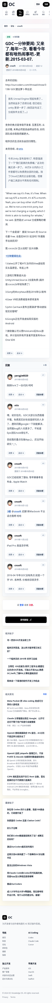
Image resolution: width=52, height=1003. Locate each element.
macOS (31, 972)
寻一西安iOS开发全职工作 (19, 640)
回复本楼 (39, 394)
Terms (12, 997)
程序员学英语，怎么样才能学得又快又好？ (24, 649)
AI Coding (33, 932)
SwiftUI (31, 979)
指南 (4, 955)
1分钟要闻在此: (14, 256)
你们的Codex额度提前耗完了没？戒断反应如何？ (25, 837)
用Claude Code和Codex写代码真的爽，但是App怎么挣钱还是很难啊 (25, 874)
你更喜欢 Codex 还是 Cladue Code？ (24, 820)
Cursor (31, 944)
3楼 (9, 511)
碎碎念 (5, 948)
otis (21, 148)
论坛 (12, 26)
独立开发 (6, 963)
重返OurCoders (14, 884)
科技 (45, 694)
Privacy (5, 997)
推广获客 (5, 972)
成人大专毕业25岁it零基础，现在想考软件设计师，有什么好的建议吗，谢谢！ (25, 893)
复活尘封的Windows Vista (19, 865)
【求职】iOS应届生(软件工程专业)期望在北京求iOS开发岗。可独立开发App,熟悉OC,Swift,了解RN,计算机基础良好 (25, 670)
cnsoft (20, 26)
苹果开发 (32, 963)
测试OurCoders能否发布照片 (20, 846)
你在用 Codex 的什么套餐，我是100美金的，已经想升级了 (25, 811)
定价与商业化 (7, 979)
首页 (6, 26)
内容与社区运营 (8, 975)
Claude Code (33, 941)
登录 (38, 4)
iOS (29, 968)
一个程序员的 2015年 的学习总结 (22, 658)
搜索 (4, 951)
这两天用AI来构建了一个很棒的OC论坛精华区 (25, 856)
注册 (46, 4)
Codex (30, 937)
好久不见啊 (12, 828)
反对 (19, 353)
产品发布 (5, 968)
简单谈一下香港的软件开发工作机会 (23, 680)
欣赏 (9, 353)
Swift (30, 975)
